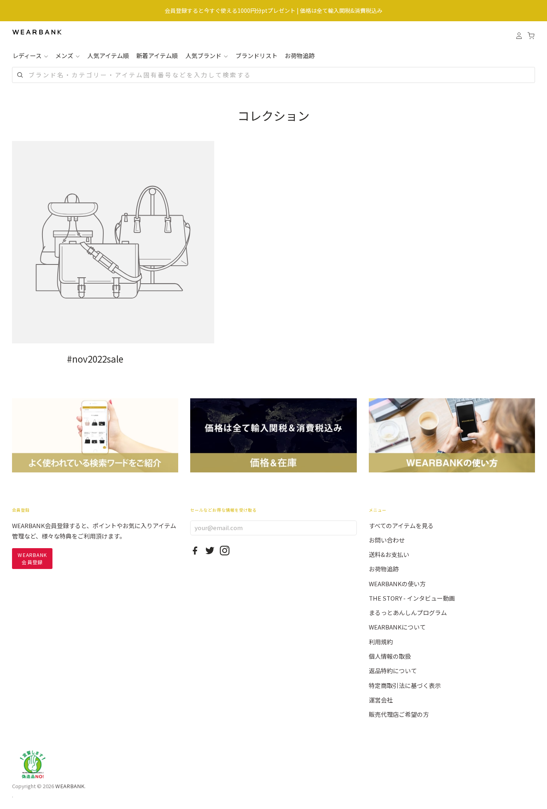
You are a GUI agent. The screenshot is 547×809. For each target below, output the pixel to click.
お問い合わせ (387, 540)
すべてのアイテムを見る (401, 525)
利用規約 (381, 642)
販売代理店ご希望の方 (399, 714)
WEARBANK (69, 786)
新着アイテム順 (157, 55)
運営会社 (381, 700)
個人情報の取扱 (390, 656)
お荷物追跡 (300, 55)
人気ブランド (204, 55)
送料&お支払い (389, 554)
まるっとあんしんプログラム (408, 612)
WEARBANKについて (397, 627)
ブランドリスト (256, 55)
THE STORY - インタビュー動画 (412, 598)
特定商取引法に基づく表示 (405, 685)
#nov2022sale (95, 358)
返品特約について (393, 670)
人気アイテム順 (108, 55)
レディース (27, 55)
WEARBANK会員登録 (32, 558)
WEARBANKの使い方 (397, 583)
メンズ (64, 55)
